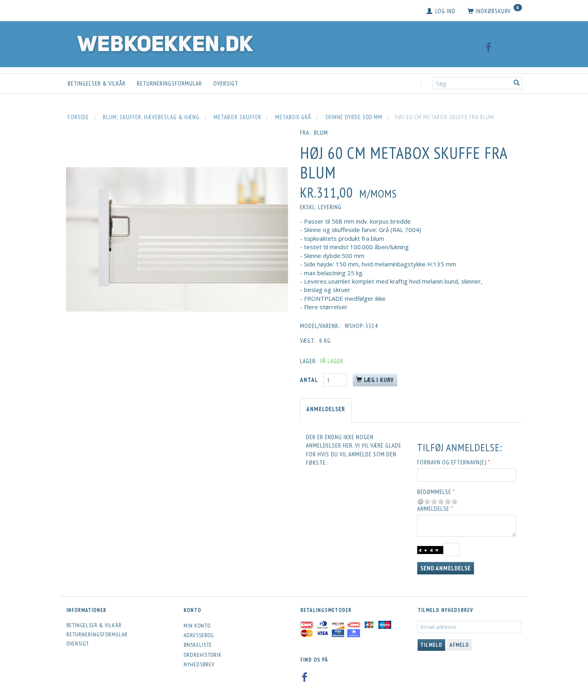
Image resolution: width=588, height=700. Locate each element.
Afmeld (459, 645)
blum (321, 132)
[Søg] (517, 83)
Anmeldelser (325, 409)
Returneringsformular (169, 83)
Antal (309, 380)
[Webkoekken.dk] (163, 42)
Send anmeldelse (445, 568)
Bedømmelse (434, 492)
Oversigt (225, 83)
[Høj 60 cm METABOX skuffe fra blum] (177, 239)
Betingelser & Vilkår (97, 83)
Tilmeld (431, 645)
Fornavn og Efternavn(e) (451, 462)
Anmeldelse (433, 508)
